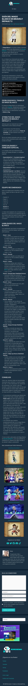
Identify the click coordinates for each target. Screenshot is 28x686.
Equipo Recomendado (9, 91)
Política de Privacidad (8, 678)
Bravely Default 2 (19, 24)
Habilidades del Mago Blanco (11, 93)
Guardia (10, 107)
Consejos (6, 94)
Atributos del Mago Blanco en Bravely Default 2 (13, 87)
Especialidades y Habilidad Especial (12, 89)
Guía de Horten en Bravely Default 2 (14, 502)
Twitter (4, 661)
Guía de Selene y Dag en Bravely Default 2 (14, 484)
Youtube (5, 664)
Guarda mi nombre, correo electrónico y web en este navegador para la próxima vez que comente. (13, 604)
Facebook (5, 671)
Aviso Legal (6, 675)
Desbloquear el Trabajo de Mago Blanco (13, 84)
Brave (6, 269)
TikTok (4, 667)
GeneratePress (21, 684)
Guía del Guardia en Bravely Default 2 (14, 520)
